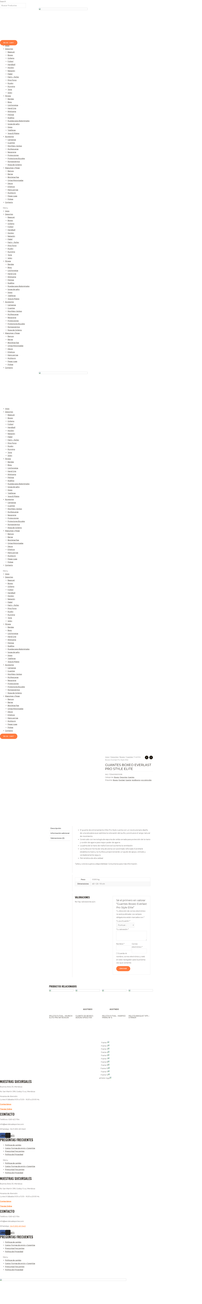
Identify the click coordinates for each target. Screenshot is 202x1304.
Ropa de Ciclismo (15, 165)
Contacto (9, 202)
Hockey (11, 68)
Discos (10, 183)
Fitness (8, 96)
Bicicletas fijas (13, 177)
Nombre (120, 944)
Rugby (10, 83)
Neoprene (12, 152)
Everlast (122, 780)
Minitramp (12, 111)
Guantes (11, 143)
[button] (63, 208)
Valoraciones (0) (57, 838)
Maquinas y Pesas (12, 168)
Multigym (12, 193)
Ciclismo (11, 58)
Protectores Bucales (16, 159)
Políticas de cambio (13, 1145)
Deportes (9, 49)
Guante (128, 780)
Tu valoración (122, 929)
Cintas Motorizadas (15, 180)
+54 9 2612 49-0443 (18, 1226)
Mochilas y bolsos (15, 146)
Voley (10, 93)
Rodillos (11, 118)
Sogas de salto (14, 124)
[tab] (59, 828)
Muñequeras (13, 149)
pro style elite (146, 780)
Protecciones (13, 155)
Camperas (12, 140)
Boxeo (10, 55)
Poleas (10, 199)
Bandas (11, 99)
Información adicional (59, 833)
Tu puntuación (123, 921)
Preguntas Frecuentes (14, 1151)
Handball (11, 65)
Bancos (11, 171)
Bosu (10, 102)
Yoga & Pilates (13, 133)
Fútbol (10, 61)
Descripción (55, 828)
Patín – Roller (13, 77)
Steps (10, 127)
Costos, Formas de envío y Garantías (20, 1148)
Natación (11, 71)
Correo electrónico (137, 945)
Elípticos (11, 187)
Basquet (11, 52)
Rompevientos (14, 162)
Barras (10, 174)
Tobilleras (12, 130)
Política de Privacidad (14, 1154)
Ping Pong (12, 80)
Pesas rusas (12, 196)
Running (11, 86)
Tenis (10, 90)
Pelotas (11, 115)
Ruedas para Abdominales (18, 121)
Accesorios (9, 137)
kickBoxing (136, 780)
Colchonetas (13, 105)
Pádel (10, 74)
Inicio (7, 46)
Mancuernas (13, 190)
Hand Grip (12, 108)
